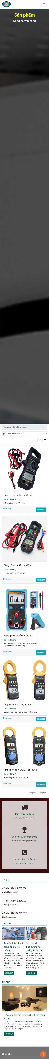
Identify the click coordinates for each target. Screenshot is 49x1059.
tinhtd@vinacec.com (10, 892)
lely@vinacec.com (9, 917)
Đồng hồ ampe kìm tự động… (18, 495)
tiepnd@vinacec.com (10, 905)
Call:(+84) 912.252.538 (15, 888)
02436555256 (28, 863)
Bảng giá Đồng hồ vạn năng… (18, 635)
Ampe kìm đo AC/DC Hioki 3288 (20, 769)
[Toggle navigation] (44, 4)
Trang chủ (7, 427)
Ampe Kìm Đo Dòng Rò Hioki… (19, 704)
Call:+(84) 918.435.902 (15, 900)
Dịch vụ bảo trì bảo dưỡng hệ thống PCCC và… (34, 947)
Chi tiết (40, 510)
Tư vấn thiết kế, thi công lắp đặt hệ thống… (13, 947)
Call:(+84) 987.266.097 (15, 913)
